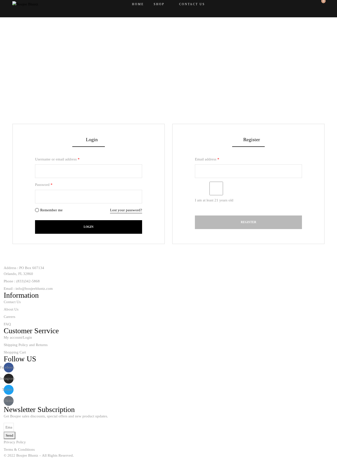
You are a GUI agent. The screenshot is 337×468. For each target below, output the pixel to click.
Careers (9, 317)
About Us (11, 309)
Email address (207, 159)
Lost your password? (126, 210)
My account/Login (18, 337)
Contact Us (12, 302)
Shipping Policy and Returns (26, 345)
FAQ (7, 324)
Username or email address (57, 159)
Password (44, 185)
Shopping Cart (15, 352)
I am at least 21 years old (214, 200)
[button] (319, 4)
